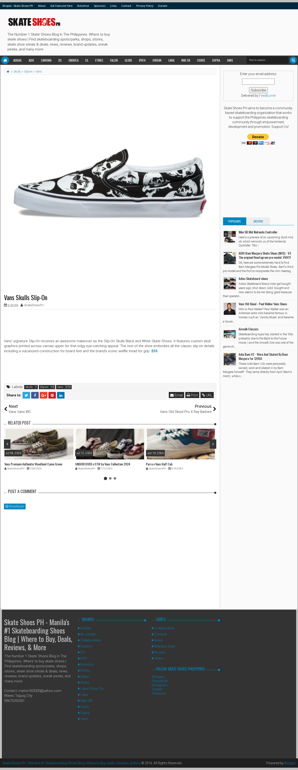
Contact (126, 5)
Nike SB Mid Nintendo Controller (258, 231)
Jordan (156, 60)
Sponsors (99, 5)
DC (60, 60)
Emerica (73, 60)
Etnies (99, 60)
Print (194, 395)
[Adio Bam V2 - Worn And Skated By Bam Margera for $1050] (230, 359)
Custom (86, 646)
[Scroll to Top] (292, 762)
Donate (162, 5)
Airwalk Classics (248, 328)
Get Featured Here (61, 5)
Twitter (157, 689)
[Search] (293, 60)
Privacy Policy (144, 5)
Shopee (158, 677)
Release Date (164, 646)
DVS (83, 658)
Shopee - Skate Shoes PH (17, 5)
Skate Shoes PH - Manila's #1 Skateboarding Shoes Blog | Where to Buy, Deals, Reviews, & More (38, 634)
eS (86, 60)
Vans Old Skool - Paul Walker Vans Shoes (263, 303)
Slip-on (44, 387)
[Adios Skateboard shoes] (230, 283)
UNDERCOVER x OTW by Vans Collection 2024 (102, 463)
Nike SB (185, 60)
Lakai (171, 60)
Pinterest (159, 693)
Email (178, 395)
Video (158, 658)
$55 (154, 351)
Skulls (29, 387)
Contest (160, 634)
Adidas (17, 60)
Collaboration (90, 640)
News (158, 640)
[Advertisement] (196, 31)
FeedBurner (267, 95)
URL (208, 395)
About (42, 5)
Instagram (159, 685)
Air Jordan (88, 634)
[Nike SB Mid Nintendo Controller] (230, 237)
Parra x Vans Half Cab (159, 463)
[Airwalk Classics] (230, 334)
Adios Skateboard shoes (253, 278)
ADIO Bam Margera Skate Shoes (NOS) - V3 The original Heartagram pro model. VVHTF (265, 255)
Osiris (201, 60)
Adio (31, 60)
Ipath (142, 60)
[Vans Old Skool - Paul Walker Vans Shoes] (230, 309)
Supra (216, 60)
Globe (128, 60)
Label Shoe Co (92, 689)
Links (113, 5)
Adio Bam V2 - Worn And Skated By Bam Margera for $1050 (263, 356)
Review (159, 652)
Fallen (114, 60)
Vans (230, 60)
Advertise (83, 5)
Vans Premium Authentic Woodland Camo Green (33, 463)
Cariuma (46, 60)
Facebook (160, 681)
